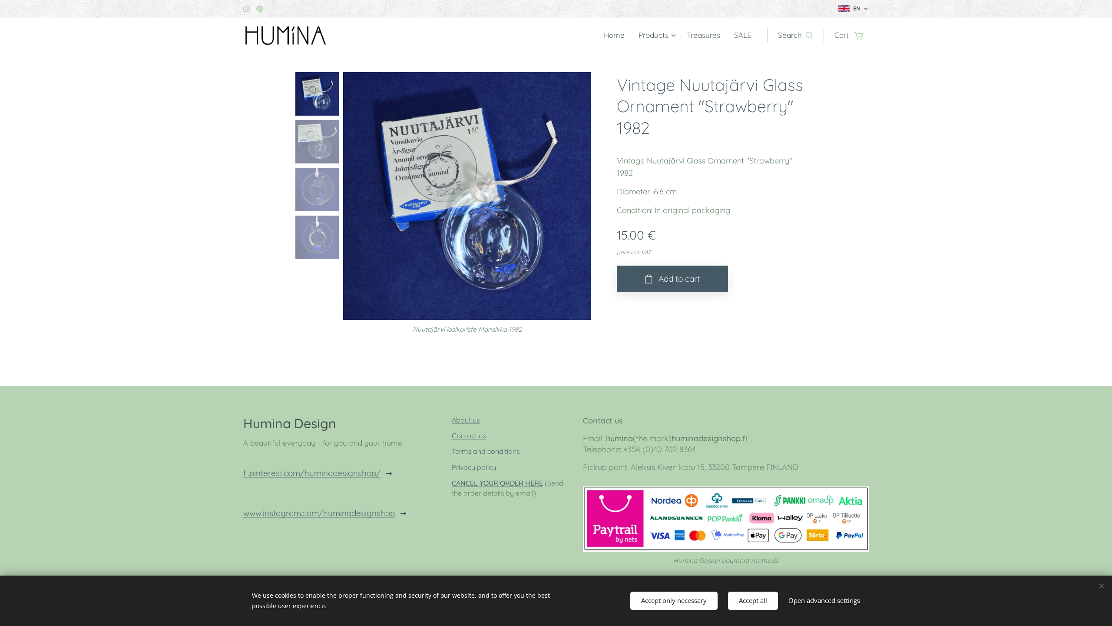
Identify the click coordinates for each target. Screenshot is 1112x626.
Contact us (469, 435)
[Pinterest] (259, 8)
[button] (795, 35)
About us (466, 420)
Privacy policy (474, 467)
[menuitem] (617, 35)
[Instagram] (246, 8)
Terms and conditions (486, 451)
